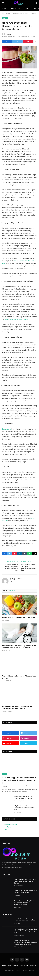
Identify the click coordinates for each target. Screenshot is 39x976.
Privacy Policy (14, 8)
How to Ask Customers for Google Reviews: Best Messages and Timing (25, 881)
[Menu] (3, 3)
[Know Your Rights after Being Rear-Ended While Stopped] (7, 798)
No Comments (23, 36)
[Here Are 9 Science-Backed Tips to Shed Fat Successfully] (19, 57)
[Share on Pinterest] (28, 41)
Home (4, 8)
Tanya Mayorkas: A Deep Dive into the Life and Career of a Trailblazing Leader (25, 902)
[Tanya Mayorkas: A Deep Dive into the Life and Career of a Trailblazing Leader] (7, 903)
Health (5, 18)
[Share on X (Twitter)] (17, 41)
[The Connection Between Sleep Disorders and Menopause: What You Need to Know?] (19, 633)
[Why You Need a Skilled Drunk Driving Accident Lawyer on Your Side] (7, 808)
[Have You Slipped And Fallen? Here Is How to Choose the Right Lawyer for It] (19, 765)
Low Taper (7, 827)
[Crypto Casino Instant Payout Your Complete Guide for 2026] (7, 893)
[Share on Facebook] (7, 41)
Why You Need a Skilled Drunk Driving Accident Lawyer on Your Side (24, 807)
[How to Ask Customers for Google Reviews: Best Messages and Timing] (7, 881)
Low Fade (7, 829)
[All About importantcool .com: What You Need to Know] (19, 663)
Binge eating (6, 429)
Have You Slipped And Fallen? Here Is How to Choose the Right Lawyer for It (19, 780)
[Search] (36, 3)
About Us (33, 965)
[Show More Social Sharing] (35, 41)
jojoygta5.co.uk (12, 34)
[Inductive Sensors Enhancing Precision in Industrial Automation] (7, 921)
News (4, 774)
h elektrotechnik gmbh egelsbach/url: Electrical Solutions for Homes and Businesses (25, 942)
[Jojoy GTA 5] (19, 3)
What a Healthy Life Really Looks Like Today (18, 617)
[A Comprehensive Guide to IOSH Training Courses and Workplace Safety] (19, 694)
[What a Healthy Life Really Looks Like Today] (19, 605)
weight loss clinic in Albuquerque (16, 319)
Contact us (27, 8)
